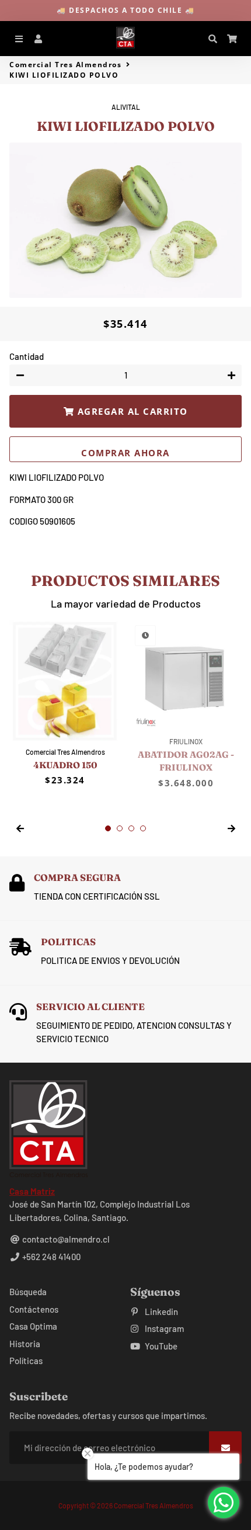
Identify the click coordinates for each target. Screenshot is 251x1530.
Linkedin (160, 1311)
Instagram (163, 1328)
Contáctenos (33, 1309)
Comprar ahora (125, 453)
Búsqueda (28, 1291)
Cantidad (26, 356)
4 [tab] (143, 828)
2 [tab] (120, 828)
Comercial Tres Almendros (65, 65)
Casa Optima (33, 1326)
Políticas (26, 1360)
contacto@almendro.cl (65, 1239)
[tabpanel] (65, 703)
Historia (24, 1343)
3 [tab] (131, 828)
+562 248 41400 (50, 1256)
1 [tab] (108, 828)
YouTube (160, 1346)
